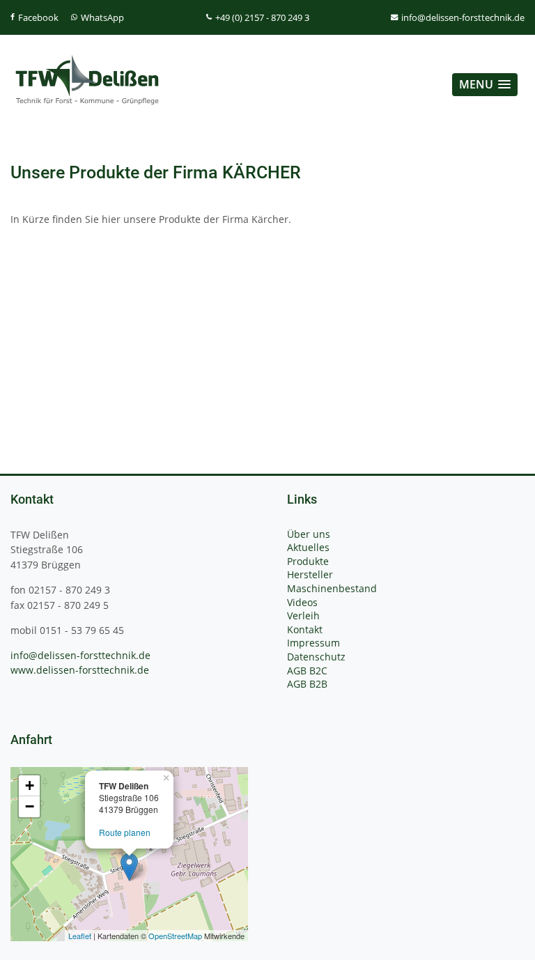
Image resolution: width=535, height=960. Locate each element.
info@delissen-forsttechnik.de (80, 655)
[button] (485, 84)
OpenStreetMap (175, 935)
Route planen (124, 832)
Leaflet (79, 935)
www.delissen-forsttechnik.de (79, 669)
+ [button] (29, 785)
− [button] (29, 806)
